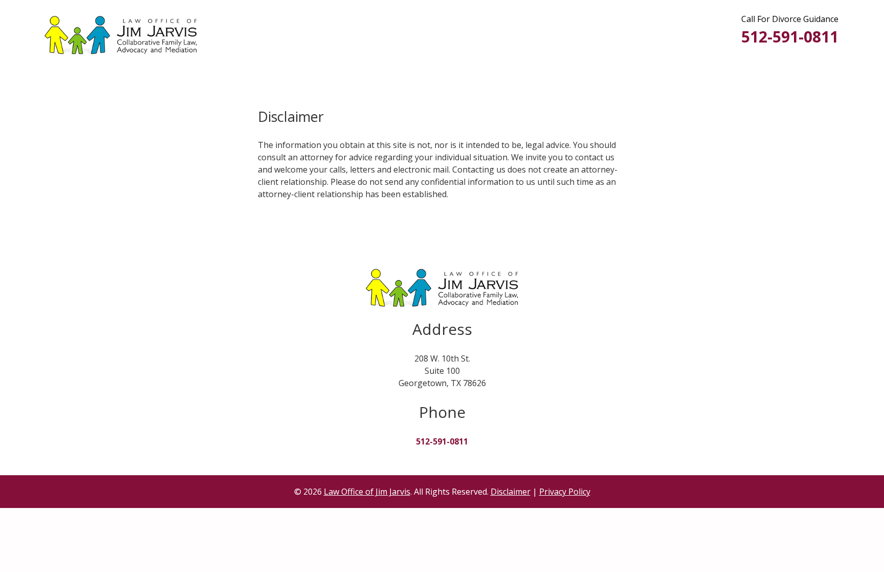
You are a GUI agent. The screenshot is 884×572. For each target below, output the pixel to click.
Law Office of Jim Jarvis (367, 491)
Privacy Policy (564, 491)
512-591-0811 (789, 36)
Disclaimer (511, 491)
